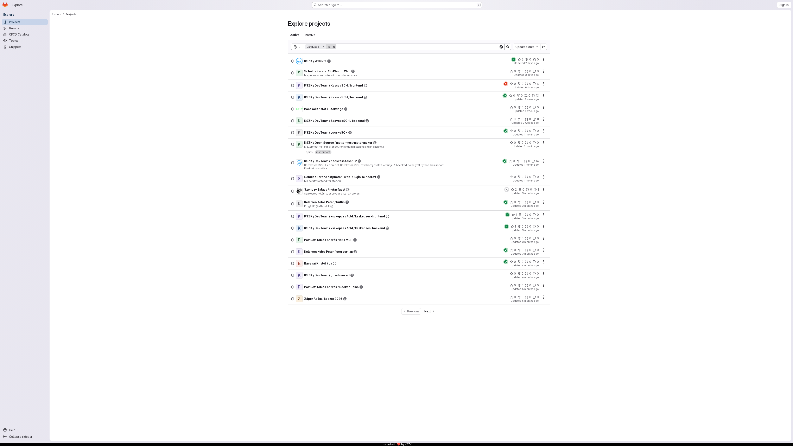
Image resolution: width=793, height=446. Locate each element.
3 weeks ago (531, 122)
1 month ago (531, 134)
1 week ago (532, 99)
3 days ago (532, 74)
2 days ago (532, 63)
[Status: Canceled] (506, 189)
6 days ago (532, 87)
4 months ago (530, 265)
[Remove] (333, 46)
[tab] (295, 35)
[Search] (508, 47)
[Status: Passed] (513, 59)
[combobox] (526, 47)
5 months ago (530, 289)
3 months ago (530, 193)
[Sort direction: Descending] (543, 47)
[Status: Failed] (505, 83)
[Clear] (501, 46)
